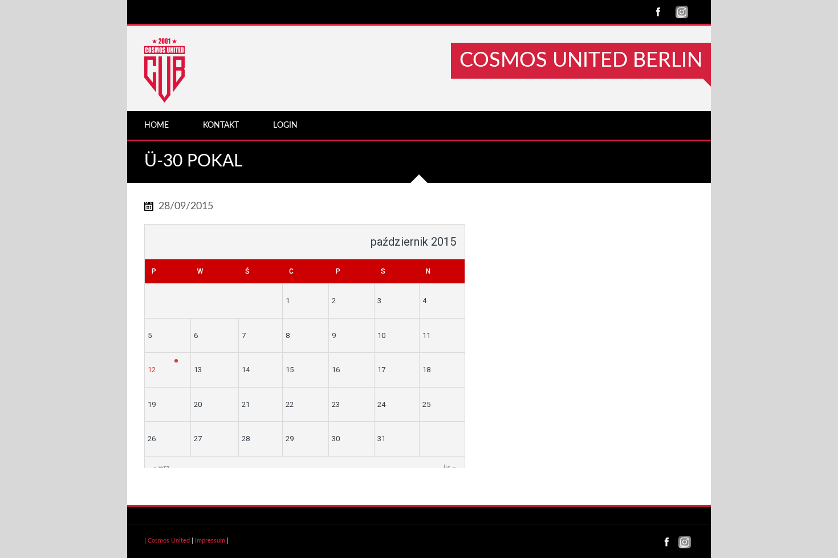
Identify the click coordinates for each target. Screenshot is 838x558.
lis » (450, 468)
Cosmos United (169, 540)
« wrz (161, 468)
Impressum (210, 540)
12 (152, 369)
